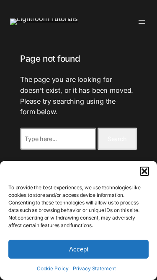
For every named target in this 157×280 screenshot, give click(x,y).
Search (117, 138)
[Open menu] (142, 22)
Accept (78, 249)
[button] (144, 171)
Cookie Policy (53, 268)
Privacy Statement (94, 268)
